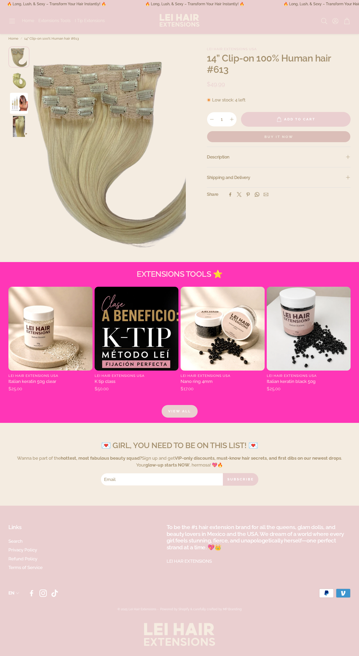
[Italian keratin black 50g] (309, 329)
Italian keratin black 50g (291, 381)
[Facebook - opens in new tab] (31, 593)
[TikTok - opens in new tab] (54, 593)
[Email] (266, 194)
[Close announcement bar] (354, 4)
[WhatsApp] (257, 194)
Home (13, 38)
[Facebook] (230, 194)
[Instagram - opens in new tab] (43, 593)
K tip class (105, 381)
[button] (12, 21)
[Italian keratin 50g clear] (50, 329)
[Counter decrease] (212, 119)
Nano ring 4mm (197, 381)
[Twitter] (239, 194)
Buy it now (278, 137)
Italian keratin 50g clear (32, 381)
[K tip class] (137, 329)
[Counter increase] (232, 119)
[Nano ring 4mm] (223, 329)
